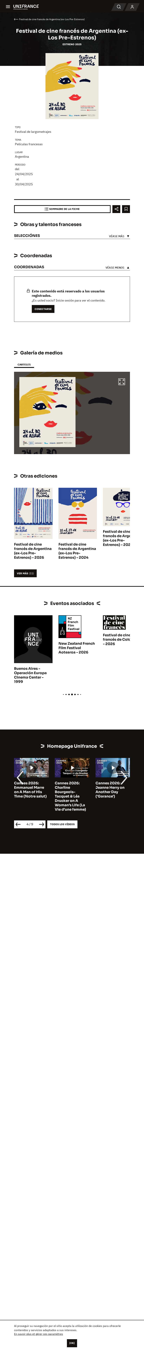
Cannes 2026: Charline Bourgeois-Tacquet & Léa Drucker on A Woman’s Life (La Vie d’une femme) (29, 796)
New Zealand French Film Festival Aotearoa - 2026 (76, 648)
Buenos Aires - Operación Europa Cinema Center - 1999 (30, 675)
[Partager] (116, 209)
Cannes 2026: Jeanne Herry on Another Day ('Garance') (69, 790)
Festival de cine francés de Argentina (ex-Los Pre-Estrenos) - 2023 (121, 538)
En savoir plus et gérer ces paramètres (38, 1334)
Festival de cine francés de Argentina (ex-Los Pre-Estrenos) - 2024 (77, 551)
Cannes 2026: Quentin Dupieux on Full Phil (111, 787)
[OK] (72, 1343)
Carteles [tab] (24, 364)
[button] (121, 382)
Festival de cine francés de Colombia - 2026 (121, 639)
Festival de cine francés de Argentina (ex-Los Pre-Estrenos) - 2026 (33, 551)
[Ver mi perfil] (132, 7)
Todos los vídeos (62, 824)
